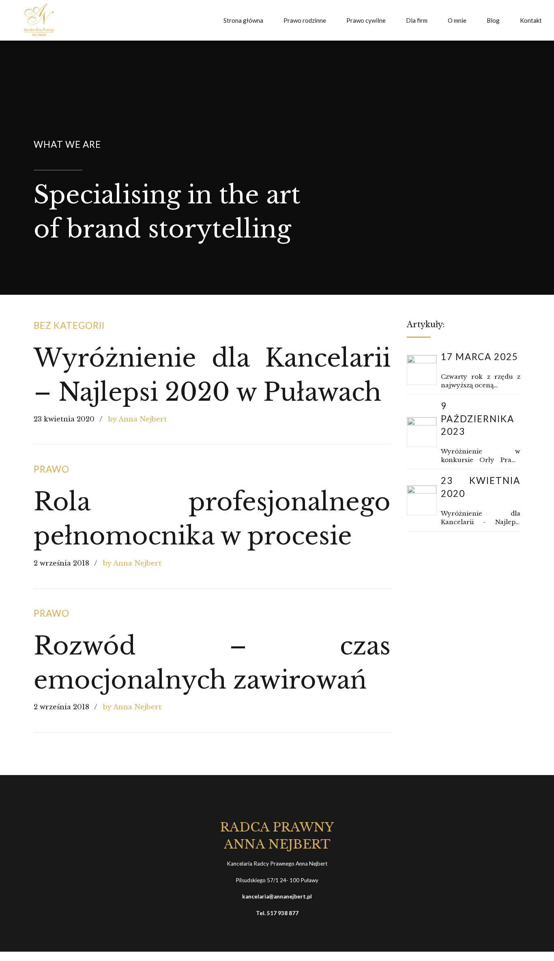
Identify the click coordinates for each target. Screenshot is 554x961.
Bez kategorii (69, 325)
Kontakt (531, 20)
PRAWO (51, 469)
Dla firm (416, 20)
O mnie (457, 20)
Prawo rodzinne (304, 20)
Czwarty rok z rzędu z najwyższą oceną (480, 381)
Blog (493, 20)
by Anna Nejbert (137, 419)
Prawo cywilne (366, 20)
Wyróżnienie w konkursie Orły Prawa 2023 (480, 455)
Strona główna (243, 20)
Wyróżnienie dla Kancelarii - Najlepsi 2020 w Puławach (480, 518)
